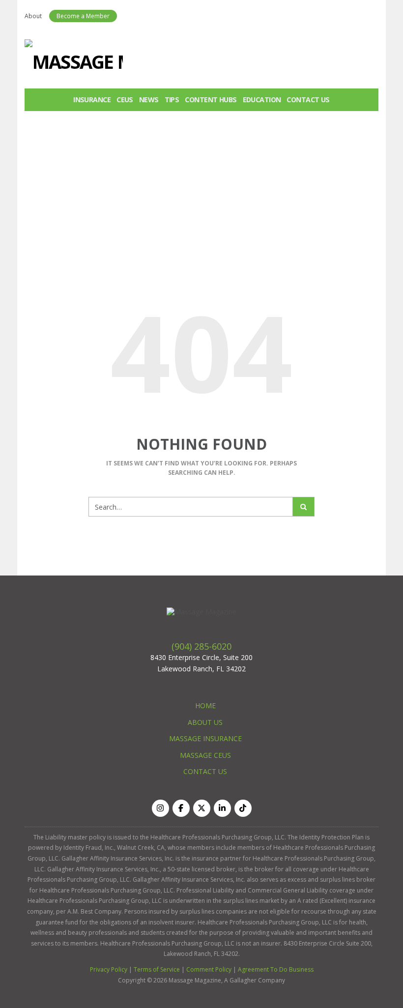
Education (262, 99)
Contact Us (308, 99)
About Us (205, 722)
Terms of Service (157, 969)
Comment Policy (208, 969)
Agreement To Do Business (276, 969)
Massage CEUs (205, 755)
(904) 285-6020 (201, 646)
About (33, 16)
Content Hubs (210, 99)
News (149, 99)
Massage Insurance (205, 738)
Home (205, 705)
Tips (172, 99)
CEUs (124, 99)
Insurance (92, 99)
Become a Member (83, 16)
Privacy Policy (108, 969)
